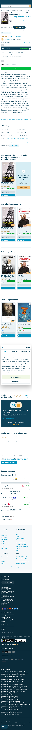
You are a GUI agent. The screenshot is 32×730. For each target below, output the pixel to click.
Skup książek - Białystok (7, 692)
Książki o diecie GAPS (21, 558)
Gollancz (18, 550)
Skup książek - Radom (6, 681)
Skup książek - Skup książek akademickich (11, 712)
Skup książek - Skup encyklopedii (9, 697)
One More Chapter (20, 542)
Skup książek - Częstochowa (20, 689)
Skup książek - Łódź (17, 683)
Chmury (18, 548)
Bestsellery (4, 603)
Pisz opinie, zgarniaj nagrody (8, 602)
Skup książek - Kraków (17, 684)
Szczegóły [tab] (15, 351)
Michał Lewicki (4, 539)
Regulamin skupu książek (7, 591)
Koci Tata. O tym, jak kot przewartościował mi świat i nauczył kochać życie (8, 276)
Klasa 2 (3, 563)
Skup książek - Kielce (19, 692)
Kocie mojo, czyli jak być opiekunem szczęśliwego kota (14, 157)
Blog (2, 604)
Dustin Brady (4, 541)
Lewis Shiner (4, 535)
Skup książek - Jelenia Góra (20, 686)
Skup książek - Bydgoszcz (19, 691)
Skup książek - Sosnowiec (20, 678)
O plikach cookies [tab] (25, 351)
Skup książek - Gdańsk (6, 689)
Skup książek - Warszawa (22, 673)
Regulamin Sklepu (5, 589)
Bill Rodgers (4, 548)
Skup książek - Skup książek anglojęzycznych (12, 707)
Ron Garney (4, 537)
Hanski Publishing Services (20, 539)
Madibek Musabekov (6, 543)
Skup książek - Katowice (7, 686)
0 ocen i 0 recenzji (15, 36)
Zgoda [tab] (5, 351)
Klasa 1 (3, 559)
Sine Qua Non (11, 142)
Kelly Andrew (4, 546)
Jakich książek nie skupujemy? (5, 618)
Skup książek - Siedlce (6, 679)
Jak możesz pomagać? (7, 619)
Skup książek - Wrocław (19, 671)
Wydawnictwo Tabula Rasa (21, 533)
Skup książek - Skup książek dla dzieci (10, 701)
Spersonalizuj (15, 381)
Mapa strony (4, 594)
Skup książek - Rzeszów (7, 671)
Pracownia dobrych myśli (22, 546)
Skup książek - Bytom (6, 691)
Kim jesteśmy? (4, 587)
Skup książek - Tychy (6, 674)
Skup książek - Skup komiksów (22, 704)
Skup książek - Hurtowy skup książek (10, 714)
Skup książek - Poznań (18, 681)
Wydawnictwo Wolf (21, 544)
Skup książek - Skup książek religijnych (10, 709)
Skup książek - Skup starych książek (10, 711)
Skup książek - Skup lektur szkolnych (10, 699)
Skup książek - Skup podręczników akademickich (13, 702)
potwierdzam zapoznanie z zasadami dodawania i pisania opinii (16, 458)
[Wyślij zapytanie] (30, 6)
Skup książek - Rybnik (18, 679)
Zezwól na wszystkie (16, 377)
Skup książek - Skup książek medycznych (11, 706)
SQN (17, 142)
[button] (7, 582)
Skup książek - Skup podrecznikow (9, 696)
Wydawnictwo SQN (23, 142)
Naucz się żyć (20, 323)
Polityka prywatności (6, 592)
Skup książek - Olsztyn (7, 694)
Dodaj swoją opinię (9, 463)
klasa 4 (3, 561)
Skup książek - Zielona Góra (8, 673)
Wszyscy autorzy (5, 595)
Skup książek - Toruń (6, 676)
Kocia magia (20, 227)
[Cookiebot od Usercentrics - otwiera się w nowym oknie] (23, 347)
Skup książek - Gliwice (6, 688)
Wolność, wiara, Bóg (6, 323)
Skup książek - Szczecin (7, 678)
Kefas (17, 536)
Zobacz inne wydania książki (7, 29)
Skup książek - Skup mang (7, 704)
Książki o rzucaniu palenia (22, 561)
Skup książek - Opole (6, 683)
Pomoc (3, 621)
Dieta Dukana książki (21, 563)
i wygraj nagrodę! (13, 39)
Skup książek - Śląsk (17, 676)
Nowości (3, 628)
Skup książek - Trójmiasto (18, 674)
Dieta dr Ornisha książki (21, 556)
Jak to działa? (4, 616)
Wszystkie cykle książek (7, 600)
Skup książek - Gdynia (18, 688)
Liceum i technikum (6, 556)
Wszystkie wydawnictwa (7, 596)
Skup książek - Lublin (6, 684)
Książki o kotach (14, 145)
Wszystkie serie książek (7, 599)
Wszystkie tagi (5, 598)
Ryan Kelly (3, 533)
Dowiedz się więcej (8, 418)
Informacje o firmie (6, 588)
